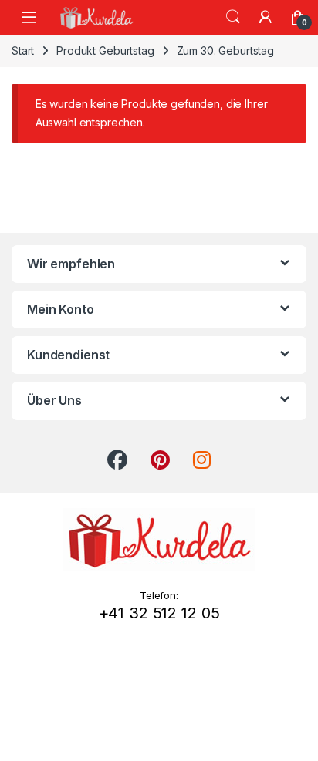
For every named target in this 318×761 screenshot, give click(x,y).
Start (23, 50)
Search (233, 16)
